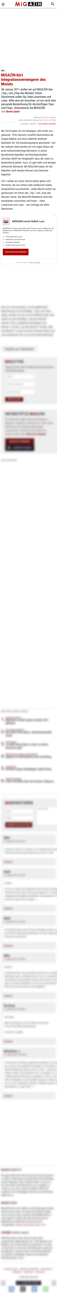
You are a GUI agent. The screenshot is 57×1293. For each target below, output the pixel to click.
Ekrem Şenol (13, 111)
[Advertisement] (28, 37)
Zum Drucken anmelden (47, 124)
